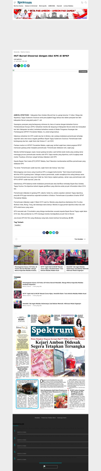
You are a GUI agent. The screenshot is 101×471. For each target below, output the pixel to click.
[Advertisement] (50, 35)
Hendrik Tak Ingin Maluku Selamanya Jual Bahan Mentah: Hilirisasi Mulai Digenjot (77, 268)
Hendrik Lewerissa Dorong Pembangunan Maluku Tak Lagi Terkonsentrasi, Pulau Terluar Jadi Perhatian (51, 450)
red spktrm (18, 59)
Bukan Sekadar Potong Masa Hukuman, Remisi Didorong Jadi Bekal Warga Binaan (47, 457)
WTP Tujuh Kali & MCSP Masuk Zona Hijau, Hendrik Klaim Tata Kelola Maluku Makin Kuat (52, 268)
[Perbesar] (50, 111)
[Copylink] (28, 65)
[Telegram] (25, 65)
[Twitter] (18, 65)
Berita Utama (25, 52)
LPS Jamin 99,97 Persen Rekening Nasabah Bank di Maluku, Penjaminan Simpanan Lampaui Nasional (50, 437)
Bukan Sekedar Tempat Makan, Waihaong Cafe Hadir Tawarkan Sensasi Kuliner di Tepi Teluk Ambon (50, 429)
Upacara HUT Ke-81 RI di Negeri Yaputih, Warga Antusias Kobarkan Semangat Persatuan (49, 444)
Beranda (16, 52)
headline (17, 225)
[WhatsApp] (21, 65)
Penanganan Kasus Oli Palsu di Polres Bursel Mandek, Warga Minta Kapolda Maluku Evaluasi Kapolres (26, 269)
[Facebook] (15, 65)
